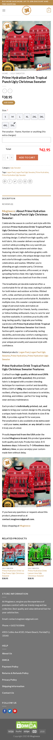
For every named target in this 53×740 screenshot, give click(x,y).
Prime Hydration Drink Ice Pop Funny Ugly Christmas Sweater (13, 573)
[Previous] (2, 565)
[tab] (26, 198)
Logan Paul (11, 172)
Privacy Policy (9, 679)
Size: (5, 110)
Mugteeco (8, 211)
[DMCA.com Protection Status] (26, 724)
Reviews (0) (7, 204)
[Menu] (4, 10)
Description (8, 198)
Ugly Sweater (17, 73)
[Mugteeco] (26, 10)
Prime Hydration (42, 172)
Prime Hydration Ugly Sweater (14, 175)
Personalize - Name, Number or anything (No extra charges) (24, 133)
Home (5, 73)
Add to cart (27, 157)
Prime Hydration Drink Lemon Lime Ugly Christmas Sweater (37, 573)
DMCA (5, 660)
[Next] (51, 565)
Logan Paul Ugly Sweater (25, 172)
